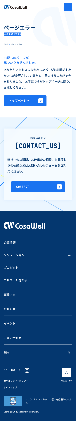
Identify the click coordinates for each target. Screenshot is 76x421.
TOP (6, 44)
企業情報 (9, 243)
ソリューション (14, 255)
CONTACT (22, 187)
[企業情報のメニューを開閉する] (69, 243)
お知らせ (9, 309)
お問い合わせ (12, 338)
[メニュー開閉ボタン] (68, 7)
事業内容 (9, 295)
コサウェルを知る (15, 280)
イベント (9, 323)
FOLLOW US (12, 370)
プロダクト (11, 268)
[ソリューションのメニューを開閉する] (69, 255)
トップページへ (19, 101)
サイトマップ (10, 387)
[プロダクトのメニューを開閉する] (69, 268)
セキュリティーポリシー (16, 381)
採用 (7, 352)
